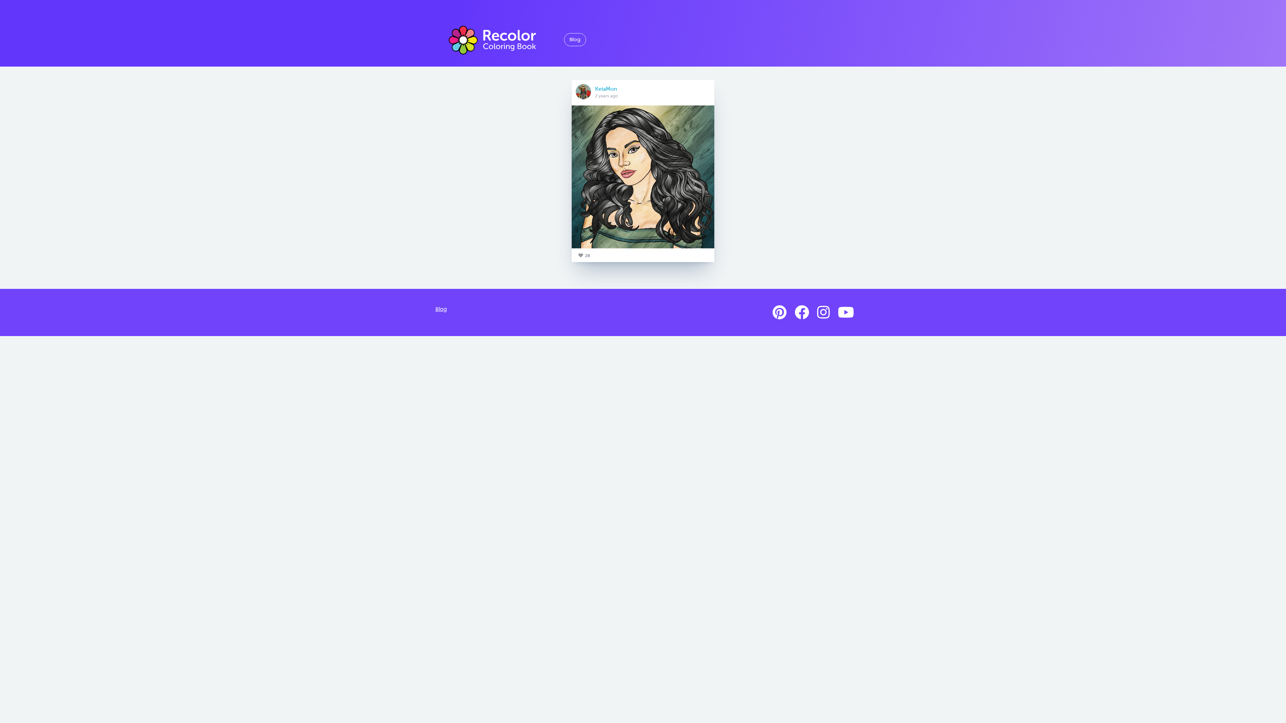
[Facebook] (802, 313)
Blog (575, 39)
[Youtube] (846, 313)
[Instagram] (823, 313)
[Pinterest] (780, 313)
